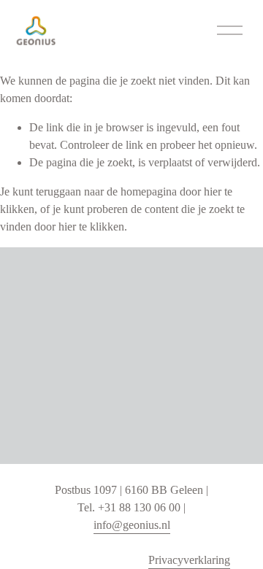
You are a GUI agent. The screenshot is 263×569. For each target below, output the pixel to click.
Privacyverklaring (189, 560)
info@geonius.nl (132, 525)
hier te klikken (91, 226)
